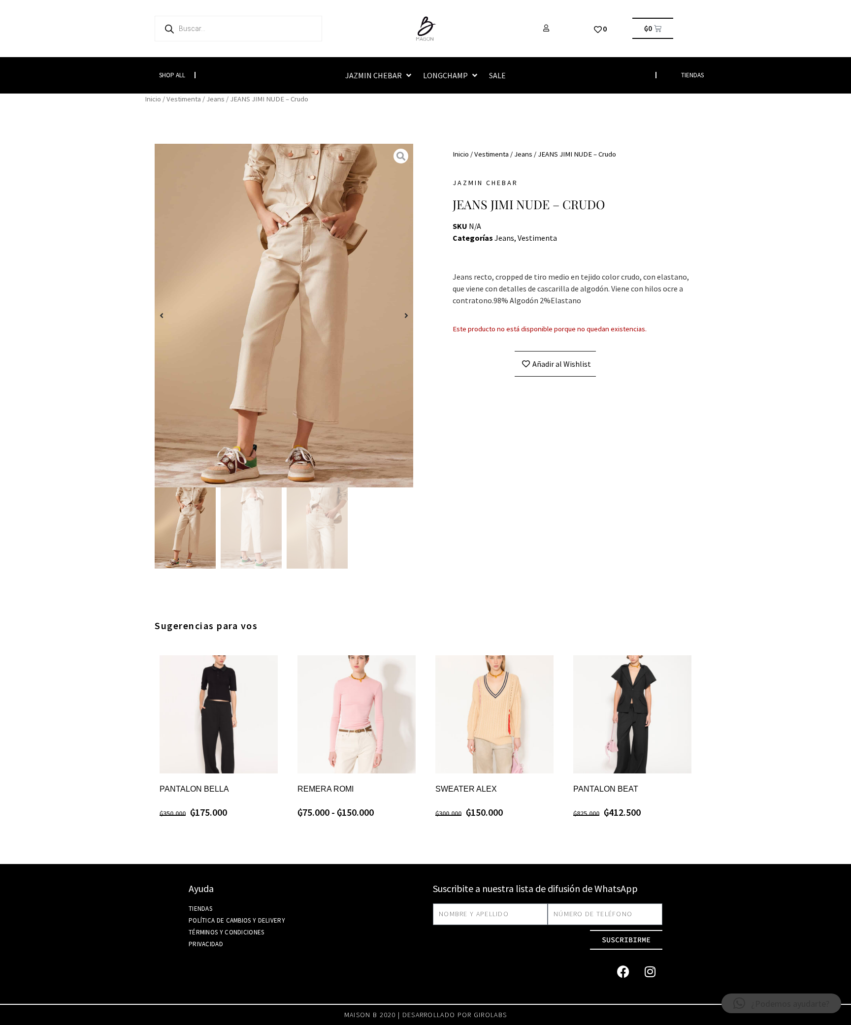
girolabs (490, 1014)
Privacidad (206, 944)
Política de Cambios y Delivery (237, 920)
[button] (379, 75)
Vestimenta (183, 99)
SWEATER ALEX (466, 789)
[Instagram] (650, 972)
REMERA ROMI (325, 789)
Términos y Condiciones (226, 932)
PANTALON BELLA (194, 789)
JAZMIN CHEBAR (485, 182)
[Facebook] (623, 972)
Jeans (215, 99)
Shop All (172, 75)
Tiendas (200, 908)
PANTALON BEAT (605, 789)
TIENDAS (692, 75)
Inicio (153, 99)
